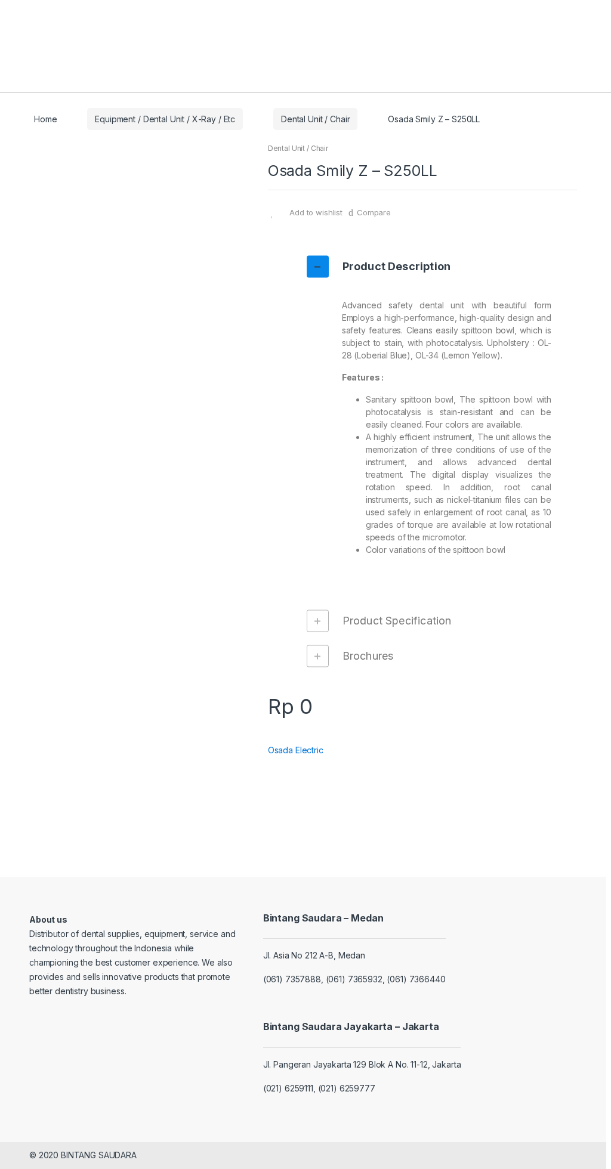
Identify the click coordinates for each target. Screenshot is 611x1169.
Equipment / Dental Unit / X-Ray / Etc (165, 119)
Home (45, 119)
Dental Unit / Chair (315, 119)
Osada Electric (295, 750)
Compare (374, 212)
